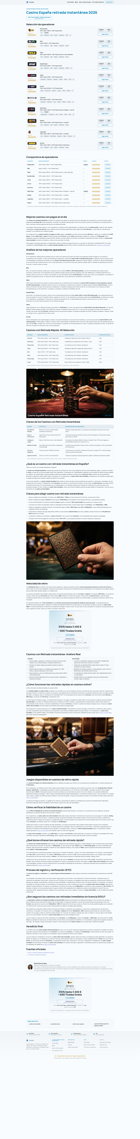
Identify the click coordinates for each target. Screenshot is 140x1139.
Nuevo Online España (85, 2)
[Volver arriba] (136, 1135)
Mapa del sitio (103, 1044)
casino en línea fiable (104, 245)
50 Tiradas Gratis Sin (98, 2)
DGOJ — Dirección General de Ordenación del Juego (41, 952)
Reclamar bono (70, 639)
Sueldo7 (59, 1058)
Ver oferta (107, 164)
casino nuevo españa (78, 1024)
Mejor (76, 2)
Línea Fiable (70, 2)
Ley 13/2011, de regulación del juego (37, 954)
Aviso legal (86, 1042)
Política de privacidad (89, 1044)
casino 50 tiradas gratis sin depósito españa (101, 1024)
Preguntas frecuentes (105, 1042)
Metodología (71, 1042)
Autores (70, 1044)
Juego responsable (73, 1047)
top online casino (55, 1024)
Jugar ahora (109, 2)
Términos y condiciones (90, 1047)
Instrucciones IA (104, 1047)
